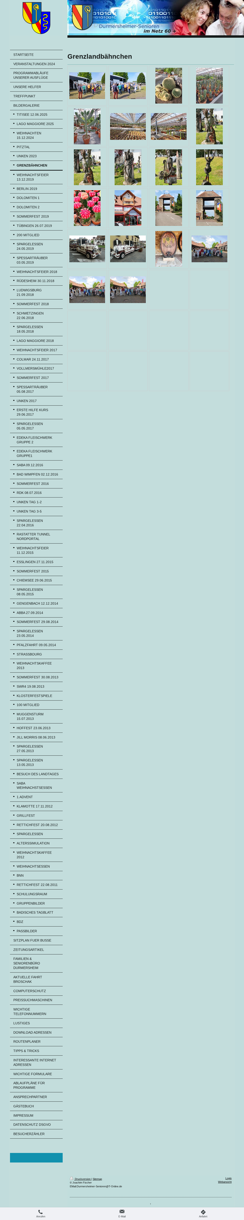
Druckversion (82, 1179)
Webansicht (225, 1181)
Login (228, 1178)
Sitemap (97, 1179)
